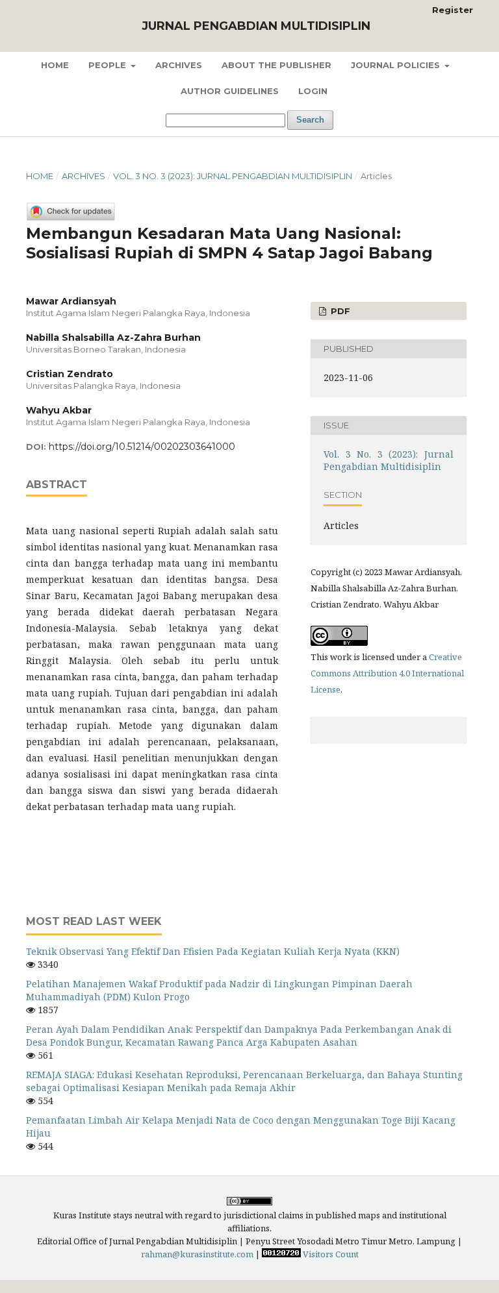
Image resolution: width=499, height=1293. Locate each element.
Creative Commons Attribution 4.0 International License (387, 673)
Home (55, 65)
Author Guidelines (230, 91)
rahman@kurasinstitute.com (197, 1254)
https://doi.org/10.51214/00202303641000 (142, 446)
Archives (178, 65)
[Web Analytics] (281, 1254)
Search (310, 120)
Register (452, 10)
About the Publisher (276, 65)
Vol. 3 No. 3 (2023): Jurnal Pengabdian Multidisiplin (232, 176)
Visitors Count (331, 1254)
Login (312, 91)
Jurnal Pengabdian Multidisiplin (256, 26)
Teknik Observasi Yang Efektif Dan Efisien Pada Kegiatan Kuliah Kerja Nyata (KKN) (213, 951)
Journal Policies (396, 65)
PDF (339, 311)
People (108, 65)
